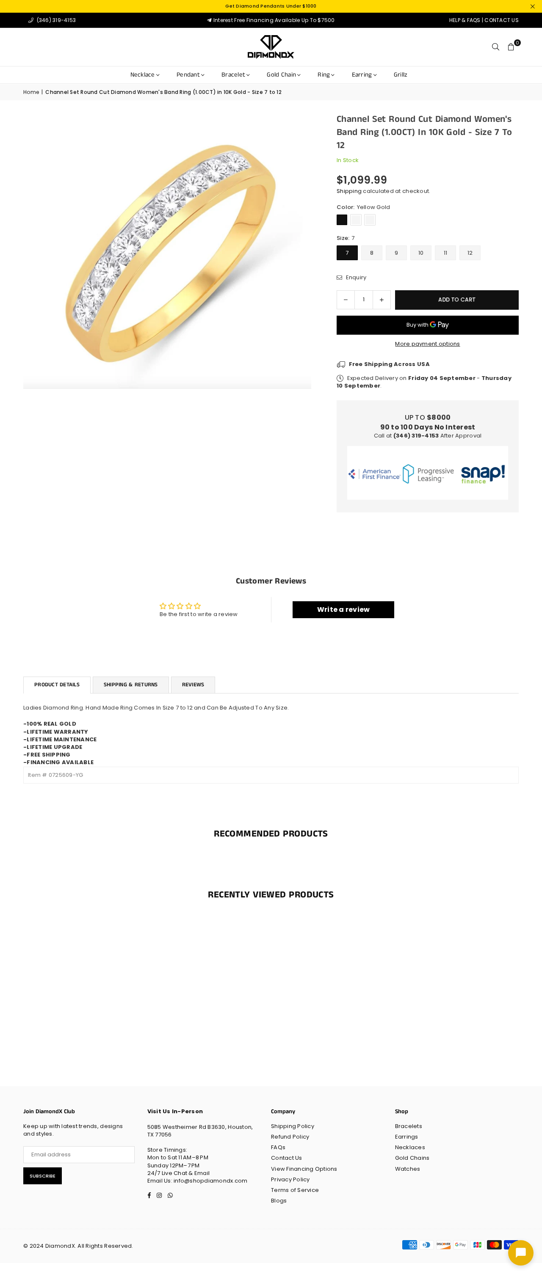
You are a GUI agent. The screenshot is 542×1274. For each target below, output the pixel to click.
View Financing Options (304, 1169)
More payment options (427, 344)
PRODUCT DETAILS (57, 685)
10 (421, 253)
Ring (324, 74)
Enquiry (355, 277)
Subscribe (42, 1175)
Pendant (188, 74)
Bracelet (233, 74)
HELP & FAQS (465, 20)
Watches (407, 1169)
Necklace (142, 74)
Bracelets (408, 1126)
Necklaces (410, 1147)
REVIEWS (193, 685)
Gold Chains (412, 1158)
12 (470, 253)
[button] (511, 47)
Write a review (343, 609)
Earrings (406, 1137)
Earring (362, 74)
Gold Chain (281, 74)
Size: (346, 238)
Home (31, 92)
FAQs (278, 1147)
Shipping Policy (292, 1126)
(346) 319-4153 (55, 20)
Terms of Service (295, 1190)
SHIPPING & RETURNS (131, 685)
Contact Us (286, 1158)
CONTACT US (501, 20)
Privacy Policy (290, 1179)
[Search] (495, 47)
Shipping (349, 191)
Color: (363, 207)
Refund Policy (290, 1137)
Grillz (401, 74)
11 (446, 253)
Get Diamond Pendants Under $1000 (270, 6)
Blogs (279, 1201)
